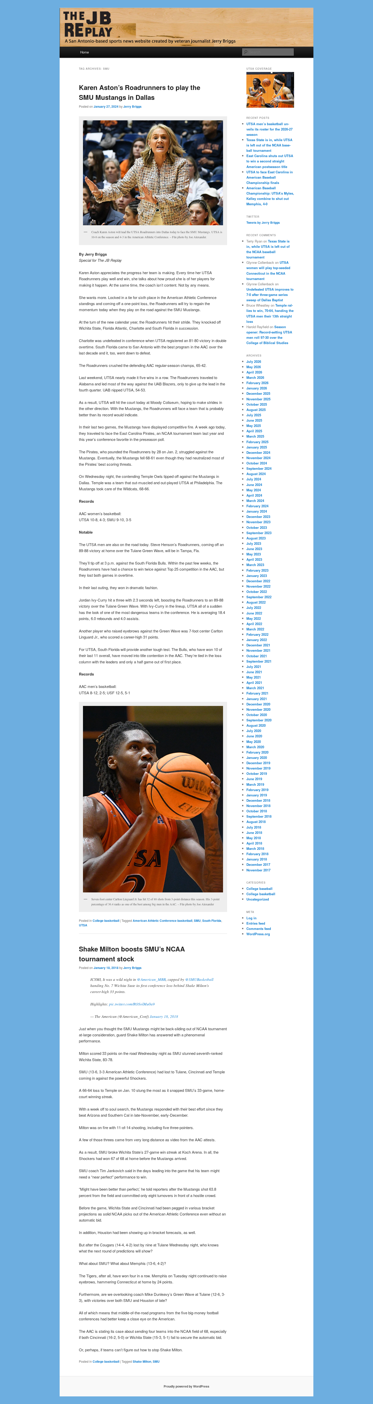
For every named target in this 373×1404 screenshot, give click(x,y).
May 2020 (253, 741)
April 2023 (254, 559)
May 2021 (253, 677)
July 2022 (253, 607)
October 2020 (256, 714)
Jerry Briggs (132, 106)
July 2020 (253, 730)
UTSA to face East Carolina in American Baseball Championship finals (269, 177)
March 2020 (255, 746)
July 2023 (253, 543)
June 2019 (254, 778)
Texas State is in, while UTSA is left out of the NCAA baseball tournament (269, 145)
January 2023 (256, 575)
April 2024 (254, 495)
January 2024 (256, 511)
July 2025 (253, 415)
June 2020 (254, 736)
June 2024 (254, 484)
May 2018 (253, 837)
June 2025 (254, 420)
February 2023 (257, 570)
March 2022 (255, 629)
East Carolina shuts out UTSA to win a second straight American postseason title (269, 161)
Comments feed (258, 928)
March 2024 (255, 500)
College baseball (259, 888)
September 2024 (259, 468)
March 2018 (255, 848)
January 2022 (256, 639)
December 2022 (258, 580)
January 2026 (256, 388)
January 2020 (256, 757)
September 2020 (259, 720)
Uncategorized (257, 899)
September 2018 (259, 816)
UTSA (83, 925)
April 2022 (254, 623)
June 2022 (254, 613)
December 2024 (258, 452)
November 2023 (258, 521)
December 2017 (258, 864)
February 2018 (257, 853)
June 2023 (254, 548)
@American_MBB (151, 979)
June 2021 (254, 671)
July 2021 (253, 666)
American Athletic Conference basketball (162, 920)
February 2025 (257, 441)
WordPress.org (258, 933)
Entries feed (255, 923)
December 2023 (258, 516)
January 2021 (256, 698)
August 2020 (256, 725)
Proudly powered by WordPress (186, 1386)
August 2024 (256, 473)
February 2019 (257, 789)
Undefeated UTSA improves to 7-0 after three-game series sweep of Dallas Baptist (270, 294)
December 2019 (258, 762)
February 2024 (257, 505)
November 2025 (258, 399)
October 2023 (256, 527)
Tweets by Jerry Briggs (263, 222)
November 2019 (258, 768)
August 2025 (256, 409)
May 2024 (253, 490)
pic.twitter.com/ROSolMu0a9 (132, 1003)
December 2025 (258, 393)
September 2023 (259, 532)
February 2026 (257, 382)
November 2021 (258, 650)
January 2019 (256, 795)
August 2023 (256, 538)
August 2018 (256, 821)
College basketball (106, 920)
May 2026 (253, 366)
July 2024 (253, 479)
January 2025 (256, 447)
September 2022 (259, 596)
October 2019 (256, 773)
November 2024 (258, 457)
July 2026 (253, 361)
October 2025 (256, 404)
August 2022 (256, 602)
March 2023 (255, 564)
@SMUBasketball (199, 979)
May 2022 (253, 618)
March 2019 (255, 784)
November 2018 (258, 805)
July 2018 (253, 827)
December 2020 (258, 704)
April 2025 (254, 430)
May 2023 (253, 554)
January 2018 (256, 859)
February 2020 (257, 752)
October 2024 (256, 463)
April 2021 (254, 682)
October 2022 (256, 591)
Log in (251, 917)
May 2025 (253, 425)
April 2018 (254, 843)
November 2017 (258, 870)
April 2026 (254, 372)
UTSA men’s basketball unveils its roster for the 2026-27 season (269, 129)
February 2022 (257, 634)
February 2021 (257, 693)
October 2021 (256, 655)
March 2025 (255, 436)
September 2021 (259, 661)
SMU (197, 920)
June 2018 (254, 832)
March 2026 (255, 377)
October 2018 (256, 811)
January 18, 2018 (164, 1016)
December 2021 (258, 645)
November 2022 (258, 586)
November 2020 (258, 709)
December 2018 (258, 800)
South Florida (211, 920)
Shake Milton (142, 1361)
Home (84, 52)
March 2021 (255, 687)
